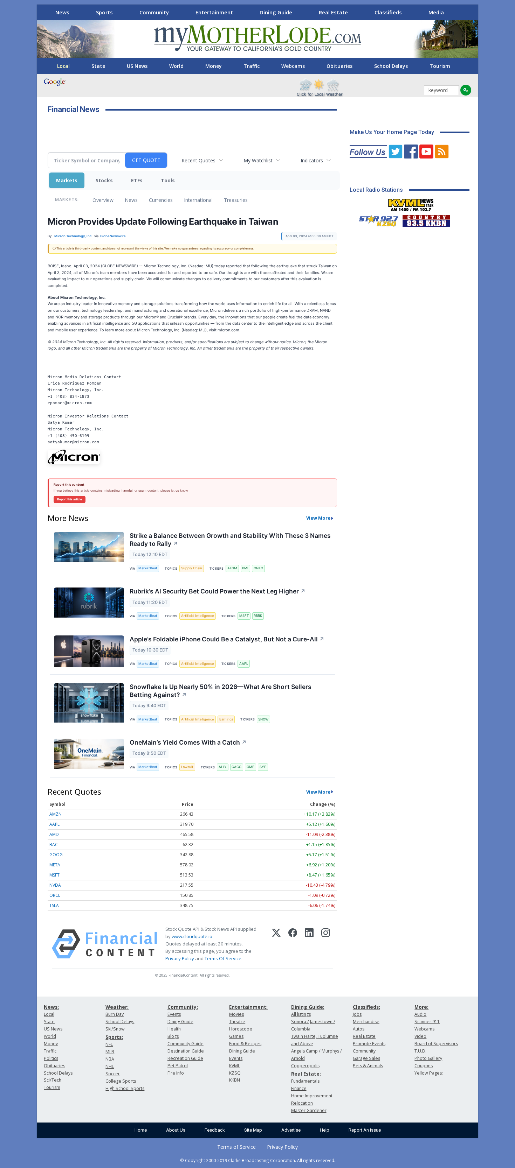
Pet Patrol (177, 1066)
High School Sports (124, 1088)
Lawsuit (187, 767)
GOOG (56, 855)
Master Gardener (309, 1110)
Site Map (253, 1130)
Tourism (440, 66)
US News (137, 66)
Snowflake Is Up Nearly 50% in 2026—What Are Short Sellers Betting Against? (220, 690)
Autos (358, 1029)
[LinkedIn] (309, 944)
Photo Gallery (428, 1058)
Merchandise (366, 1022)
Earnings (226, 719)
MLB (109, 1052)
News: (51, 1007)
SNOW (263, 719)
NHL (109, 1066)
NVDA (55, 885)
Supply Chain (191, 568)
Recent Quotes (198, 160)
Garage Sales (366, 1058)
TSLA (54, 905)
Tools (168, 180)
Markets (66, 180)
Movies (236, 1014)
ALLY (223, 767)
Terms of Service (236, 1147)
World (176, 66)
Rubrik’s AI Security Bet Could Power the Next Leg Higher (217, 591)
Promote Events (369, 1044)
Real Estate (333, 12)
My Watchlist (258, 160)
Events (174, 1014)
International (198, 200)
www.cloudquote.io (192, 936)
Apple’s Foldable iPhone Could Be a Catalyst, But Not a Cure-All (227, 639)
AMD (54, 834)
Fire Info (175, 1073)
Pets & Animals (368, 1066)
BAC (53, 844)
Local (63, 66)
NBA (109, 1059)
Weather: (117, 1007)
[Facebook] (293, 944)
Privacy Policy (179, 958)
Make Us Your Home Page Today (392, 132)
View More (318, 518)
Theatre (237, 1022)
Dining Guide (276, 12)
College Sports (120, 1081)
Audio (420, 1014)
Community (154, 12)
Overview (103, 200)
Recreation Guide (185, 1058)
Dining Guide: (307, 1007)
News (62, 12)
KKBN (234, 1080)
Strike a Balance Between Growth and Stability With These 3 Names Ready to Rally (230, 539)
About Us (175, 1130)
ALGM (232, 568)
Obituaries (339, 66)
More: (421, 1007)
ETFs (137, 180)
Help (324, 1130)
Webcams (293, 66)
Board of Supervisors (436, 1044)
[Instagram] (325, 944)
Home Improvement (311, 1096)
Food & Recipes (245, 1044)
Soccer (112, 1074)
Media (436, 12)
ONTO (258, 568)
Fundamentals (305, 1081)
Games (236, 1036)
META (54, 865)
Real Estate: (306, 1073)
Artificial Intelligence (197, 616)
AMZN (55, 814)
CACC (236, 767)
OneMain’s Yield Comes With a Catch (188, 742)
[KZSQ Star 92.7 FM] (375, 219)
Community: (182, 1007)
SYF (263, 767)
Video (420, 1036)
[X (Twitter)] (276, 944)
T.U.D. (420, 1051)
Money (213, 66)
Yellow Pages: (428, 1073)
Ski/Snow (115, 1029)
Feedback (215, 1130)
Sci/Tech (52, 1080)
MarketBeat (147, 568)
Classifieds (388, 12)
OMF (250, 767)
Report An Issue (365, 1130)
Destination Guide (185, 1051)
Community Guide (185, 1044)
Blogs (173, 1036)
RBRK (258, 616)
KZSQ (235, 1073)
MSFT (244, 616)
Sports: (114, 1037)
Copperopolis (305, 1066)
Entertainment (214, 12)
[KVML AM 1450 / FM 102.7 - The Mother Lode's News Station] (411, 203)
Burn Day (114, 1014)
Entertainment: (248, 1007)
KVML (234, 1066)
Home (141, 1130)
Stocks (104, 180)
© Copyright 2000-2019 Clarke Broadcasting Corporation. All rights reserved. (257, 1160)
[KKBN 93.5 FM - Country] (426, 219)
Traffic (251, 66)
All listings (301, 1014)
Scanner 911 (427, 1022)
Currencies (161, 200)
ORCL (54, 895)
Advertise (291, 1130)
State (98, 66)
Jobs (357, 1014)
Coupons (423, 1066)
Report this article (69, 499)
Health (174, 1029)
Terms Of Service (223, 958)
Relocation (302, 1103)
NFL (109, 1044)
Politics (51, 1058)
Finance (299, 1088)
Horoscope (240, 1029)
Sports (104, 12)
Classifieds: (366, 1007)
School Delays (391, 66)
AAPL (243, 664)
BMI (245, 568)
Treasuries (236, 200)
